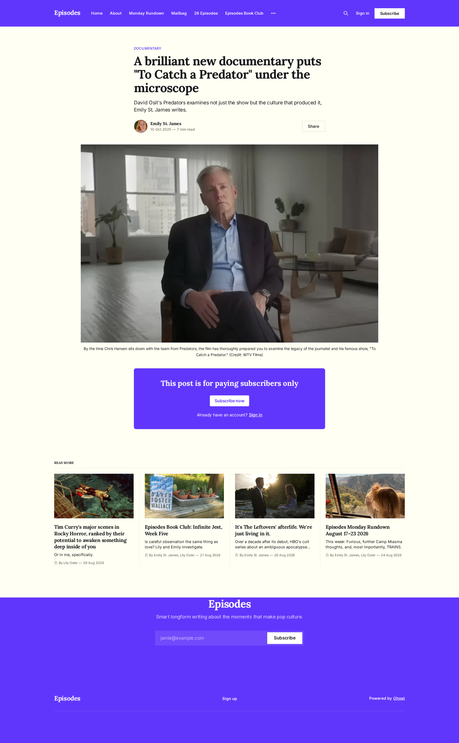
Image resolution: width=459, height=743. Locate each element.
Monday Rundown (146, 13)
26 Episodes (206, 13)
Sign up (229, 698)
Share (313, 126)
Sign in (362, 13)
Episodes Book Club (244, 13)
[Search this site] (346, 13)
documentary (147, 48)
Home (97, 13)
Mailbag (179, 13)
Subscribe (389, 13)
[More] (273, 13)
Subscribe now (229, 400)
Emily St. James (165, 123)
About (116, 13)
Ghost (399, 698)
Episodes (67, 12)
